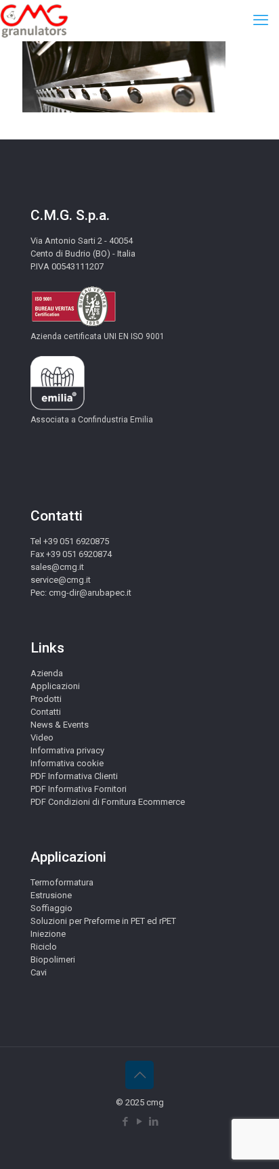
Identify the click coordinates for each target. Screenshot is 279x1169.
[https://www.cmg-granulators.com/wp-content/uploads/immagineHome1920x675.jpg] (124, 109)
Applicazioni (55, 686)
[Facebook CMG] (126, 1122)
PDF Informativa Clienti (74, 776)
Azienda (46, 673)
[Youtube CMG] (140, 1122)
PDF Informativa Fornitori (78, 789)
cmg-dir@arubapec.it (90, 593)
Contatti (45, 712)
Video (41, 737)
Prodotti (46, 699)
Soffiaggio (51, 908)
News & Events (59, 725)
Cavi (38, 972)
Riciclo (43, 947)
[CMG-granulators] (34, 20)
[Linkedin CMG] (154, 1122)
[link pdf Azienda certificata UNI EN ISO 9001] (73, 324)
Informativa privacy (67, 750)
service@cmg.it (60, 580)
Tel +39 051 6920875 (69, 541)
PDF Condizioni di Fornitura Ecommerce (107, 802)
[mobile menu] (260, 20)
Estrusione (51, 895)
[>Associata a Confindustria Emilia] (57, 407)
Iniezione (48, 934)
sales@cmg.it (57, 567)
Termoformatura (61, 882)
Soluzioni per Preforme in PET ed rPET (103, 921)
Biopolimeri (52, 959)
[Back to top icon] (139, 1075)
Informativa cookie (67, 763)
